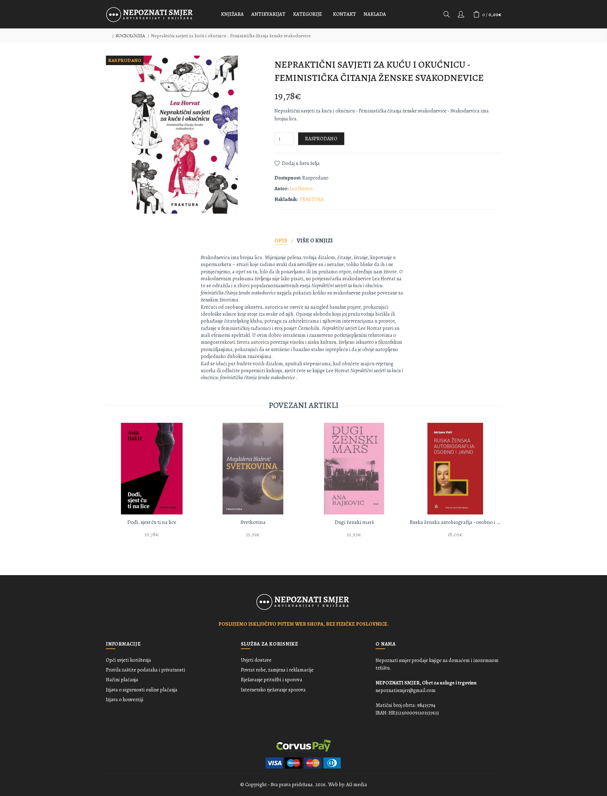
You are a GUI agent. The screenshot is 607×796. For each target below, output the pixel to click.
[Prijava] (461, 14)
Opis (280, 240)
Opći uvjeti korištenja (128, 660)
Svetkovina (253, 522)
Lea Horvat (301, 188)
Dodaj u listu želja (301, 163)
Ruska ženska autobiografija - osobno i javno (455, 522)
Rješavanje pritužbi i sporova (271, 679)
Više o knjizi (315, 240)
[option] (151, 484)
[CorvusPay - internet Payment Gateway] (303, 745)
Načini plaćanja (122, 679)
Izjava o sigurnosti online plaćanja (141, 689)
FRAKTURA (312, 199)
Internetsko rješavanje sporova (273, 689)
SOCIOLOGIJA (130, 36)
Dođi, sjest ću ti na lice (151, 522)
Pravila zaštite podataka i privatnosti (145, 669)
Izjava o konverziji (125, 699)
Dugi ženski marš (354, 522)
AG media (356, 784)
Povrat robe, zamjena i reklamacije (277, 669)
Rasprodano (321, 138)
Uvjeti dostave (256, 660)
